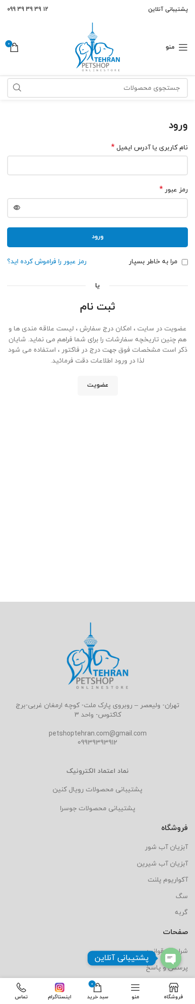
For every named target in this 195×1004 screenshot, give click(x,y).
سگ (182, 896)
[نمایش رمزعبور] (17, 208)
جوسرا (68, 808)
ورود (98, 237)
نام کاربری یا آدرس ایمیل (149, 148)
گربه (181, 912)
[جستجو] (17, 88)
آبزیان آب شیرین (162, 863)
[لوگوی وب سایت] (97, 46)
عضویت (97, 385)
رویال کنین (68, 789)
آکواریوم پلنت (168, 879)
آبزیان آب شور (166, 847)
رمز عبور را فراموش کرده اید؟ (47, 261)
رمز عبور (174, 190)
